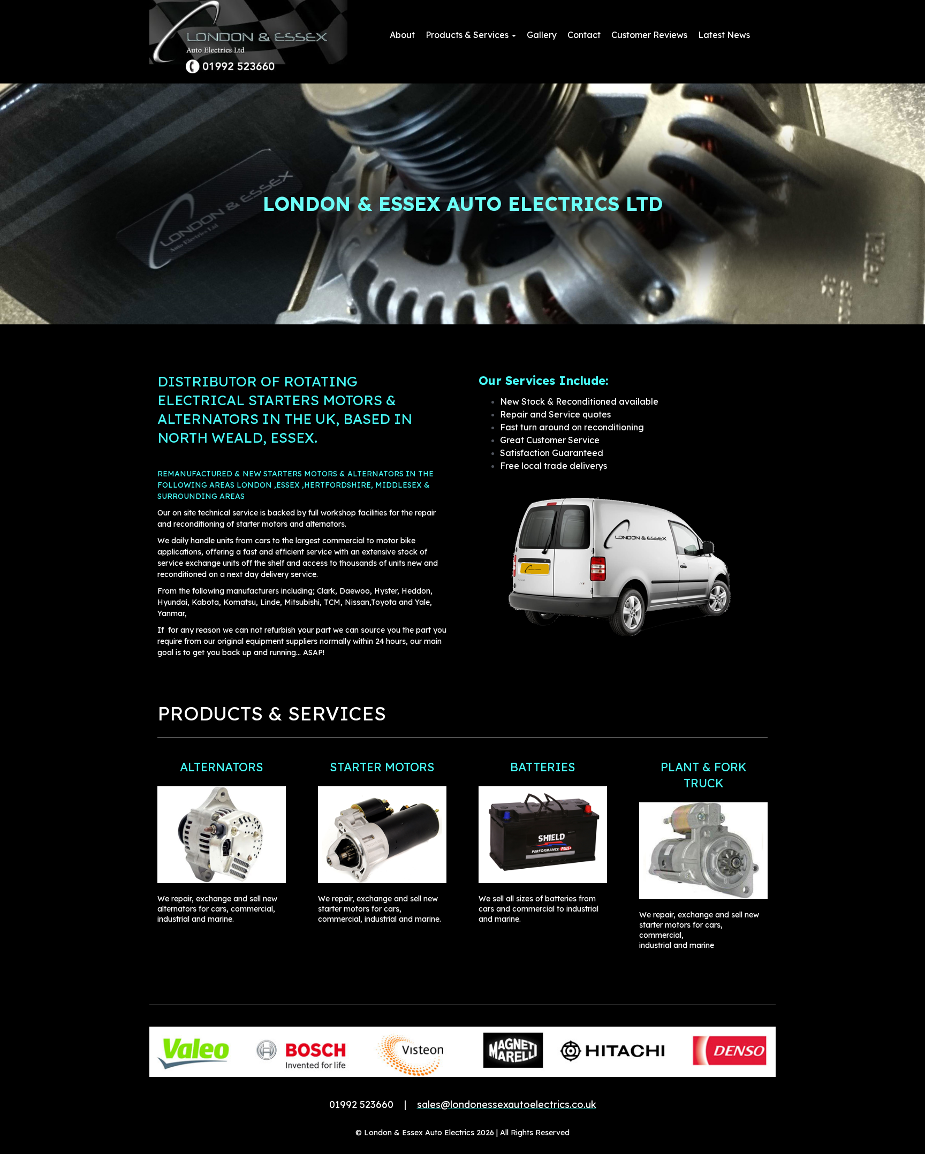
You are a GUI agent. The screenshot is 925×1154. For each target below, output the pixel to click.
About (402, 34)
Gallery (542, 34)
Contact (584, 34)
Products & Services (468, 34)
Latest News (724, 34)
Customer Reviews (649, 34)
